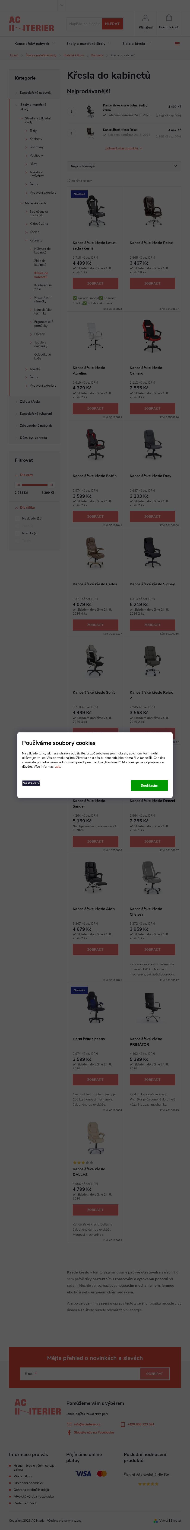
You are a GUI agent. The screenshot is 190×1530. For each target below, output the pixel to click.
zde (57, 766)
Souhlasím (149, 785)
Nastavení (31, 783)
